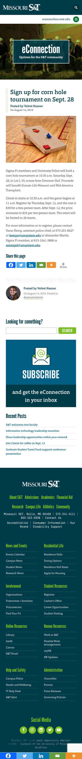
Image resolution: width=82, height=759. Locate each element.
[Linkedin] (31, 265)
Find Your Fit (13, 613)
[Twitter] (21, 265)
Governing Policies (55, 697)
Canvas (10, 647)
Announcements (33, 297)
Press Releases (52, 691)
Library (10, 635)
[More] (51, 265)
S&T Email (12, 653)
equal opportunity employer (53, 740)
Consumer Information (49, 523)
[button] (76, 7)
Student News (14, 567)
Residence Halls (53, 554)
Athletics (48, 507)
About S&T (15, 497)
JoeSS (9, 641)
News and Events (16, 546)
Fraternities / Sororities (19, 601)
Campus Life (33, 507)
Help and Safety (16, 670)
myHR (47, 651)
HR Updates (51, 657)
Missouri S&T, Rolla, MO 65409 (27, 514)
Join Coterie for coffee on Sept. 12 (25, 443)
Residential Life (53, 546)
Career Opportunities (56, 607)
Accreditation (17, 523)
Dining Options (53, 560)
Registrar (49, 594)
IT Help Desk (13, 691)
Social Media (41, 719)
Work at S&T (51, 635)
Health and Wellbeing (18, 685)
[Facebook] (11, 265)
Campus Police (14, 678)
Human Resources (55, 626)
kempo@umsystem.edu (25, 235)
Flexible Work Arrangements (52, 643)
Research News (15, 573)
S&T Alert (11, 697)
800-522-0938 (30, 518)
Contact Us (53, 518)
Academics (47, 497)
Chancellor (50, 678)
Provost (48, 685)
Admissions (32, 497)
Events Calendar (15, 554)
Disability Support (47, 527)
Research (17, 507)
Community (63, 507)
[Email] (41, 265)
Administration (53, 670)
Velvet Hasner (33, 106)
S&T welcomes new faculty (22, 424)
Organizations (14, 594)
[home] (29, 7)
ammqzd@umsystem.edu (23, 245)
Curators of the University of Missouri (46, 744)
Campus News (14, 560)
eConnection (41, 49)
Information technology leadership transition (32, 431)
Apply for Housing (54, 573)
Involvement (13, 586)
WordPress (41, 747)
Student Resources (55, 586)
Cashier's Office (53, 601)
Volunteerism (14, 607)
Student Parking (53, 613)
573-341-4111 (65, 514)
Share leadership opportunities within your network (36, 437)
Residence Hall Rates (56, 567)
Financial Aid (65, 497)
